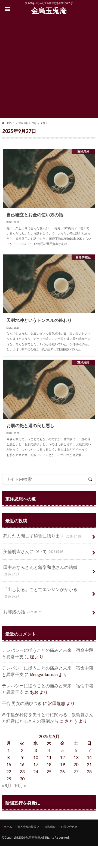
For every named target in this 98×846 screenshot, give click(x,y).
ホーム (8, 826)
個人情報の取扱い (28, 826)
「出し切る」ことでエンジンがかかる (40, 592)
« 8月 (6, 785)
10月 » (20, 785)
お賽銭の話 (22, 611)
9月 (34, 123)
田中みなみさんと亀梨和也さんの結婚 (40, 570)
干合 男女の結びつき (22, 703)
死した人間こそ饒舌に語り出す (42, 535)
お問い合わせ (69, 826)
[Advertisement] (49, 69)
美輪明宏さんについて (33, 551)
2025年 (23, 123)
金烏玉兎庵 (49, 10)
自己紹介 (50, 826)
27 (76, 771)
